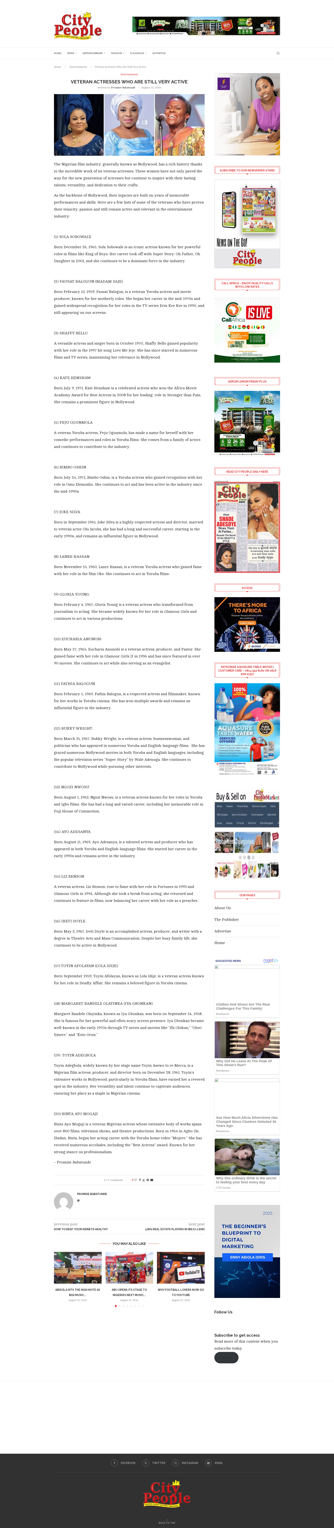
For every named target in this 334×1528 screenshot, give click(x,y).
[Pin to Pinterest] (148, 1180)
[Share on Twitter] (143, 1180)
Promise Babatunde (123, 87)
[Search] (278, 53)
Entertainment (93, 53)
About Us (222, 908)
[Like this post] (135, 1180)
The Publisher (226, 919)
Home (57, 53)
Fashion (116, 53)
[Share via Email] (151, 1180)
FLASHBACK (137, 53)
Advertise (159, 53)
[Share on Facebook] (140, 1180)
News (70, 53)
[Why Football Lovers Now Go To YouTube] (181, 1268)
